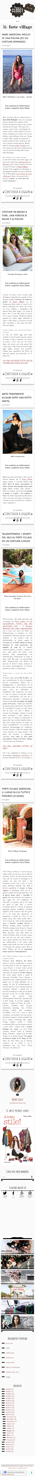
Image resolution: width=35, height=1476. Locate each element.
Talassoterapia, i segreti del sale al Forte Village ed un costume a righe (17, 538)
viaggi (8, 1377)
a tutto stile (10, 1362)
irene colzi (9, 1343)
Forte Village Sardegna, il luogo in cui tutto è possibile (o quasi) (16, 792)
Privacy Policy (28, 1466)
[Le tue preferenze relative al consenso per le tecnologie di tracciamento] (31, 1472)
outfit (8, 1348)
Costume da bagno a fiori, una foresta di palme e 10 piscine (14, 216)
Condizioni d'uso (22, 1468)
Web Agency (15, 1466)
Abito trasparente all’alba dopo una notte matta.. (17, 398)
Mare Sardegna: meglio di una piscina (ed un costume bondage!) (16, 38)
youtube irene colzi (12, 1372)
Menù (17, 21)
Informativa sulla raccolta (8, 1474)
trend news (10, 1358)
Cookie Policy (12, 1468)
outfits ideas (10, 1353)
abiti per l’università (13, 1367)
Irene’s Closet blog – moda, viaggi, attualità (17, 10)
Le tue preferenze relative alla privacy (15, 1472)
